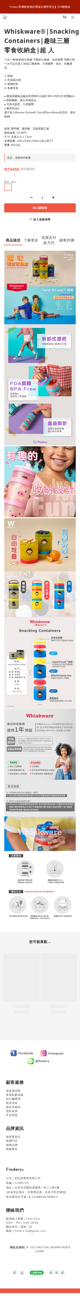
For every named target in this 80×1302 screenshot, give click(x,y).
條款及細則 (17, 1247)
